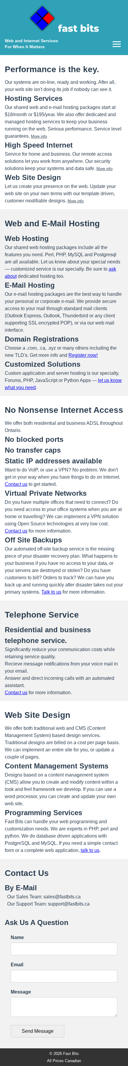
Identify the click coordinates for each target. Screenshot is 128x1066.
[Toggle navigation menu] (116, 44)
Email (17, 964)
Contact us (16, 484)
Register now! (83, 355)
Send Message (38, 1031)
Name (17, 937)
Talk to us (51, 592)
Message (21, 991)
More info (39, 136)
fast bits (78, 28)
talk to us (90, 850)
